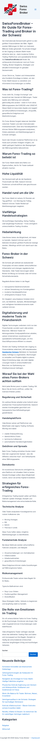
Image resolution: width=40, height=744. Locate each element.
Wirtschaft (6, 729)
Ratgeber (5, 725)
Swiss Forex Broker (24, 9)
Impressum (35, 738)
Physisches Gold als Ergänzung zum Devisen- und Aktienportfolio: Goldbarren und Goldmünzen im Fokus (19, 687)
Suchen (5, 650)
